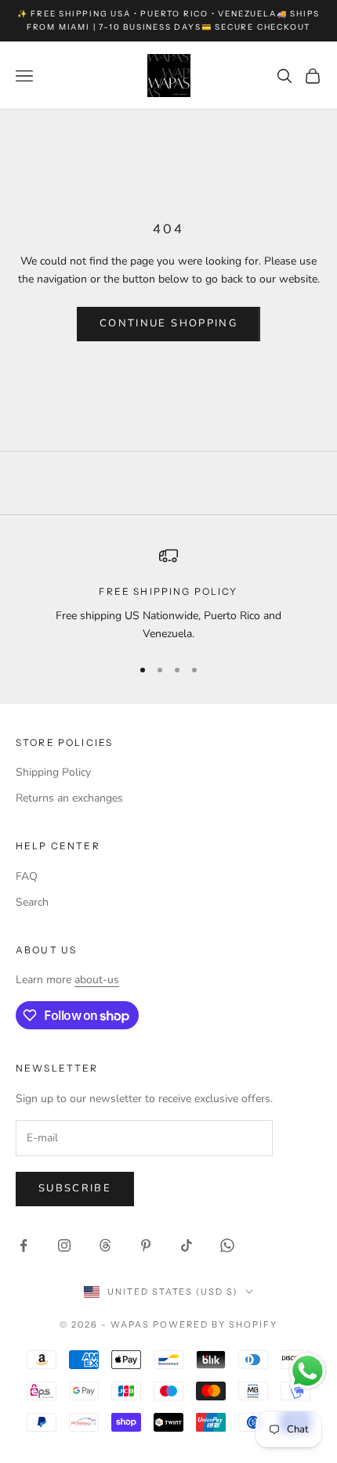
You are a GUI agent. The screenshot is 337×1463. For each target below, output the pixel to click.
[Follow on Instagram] (64, 1245)
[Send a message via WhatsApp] (307, 1371)
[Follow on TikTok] (186, 1245)
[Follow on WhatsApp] (227, 1245)
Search (32, 902)
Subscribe (74, 1188)
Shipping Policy (53, 772)
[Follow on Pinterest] (146, 1245)
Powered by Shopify (215, 1324)
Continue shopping (168, 323)
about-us (96, 979)
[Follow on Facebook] (23, 1245)
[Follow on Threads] (105, 1245)
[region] (168, 594)
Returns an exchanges (69, 798)
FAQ (27, 876)
